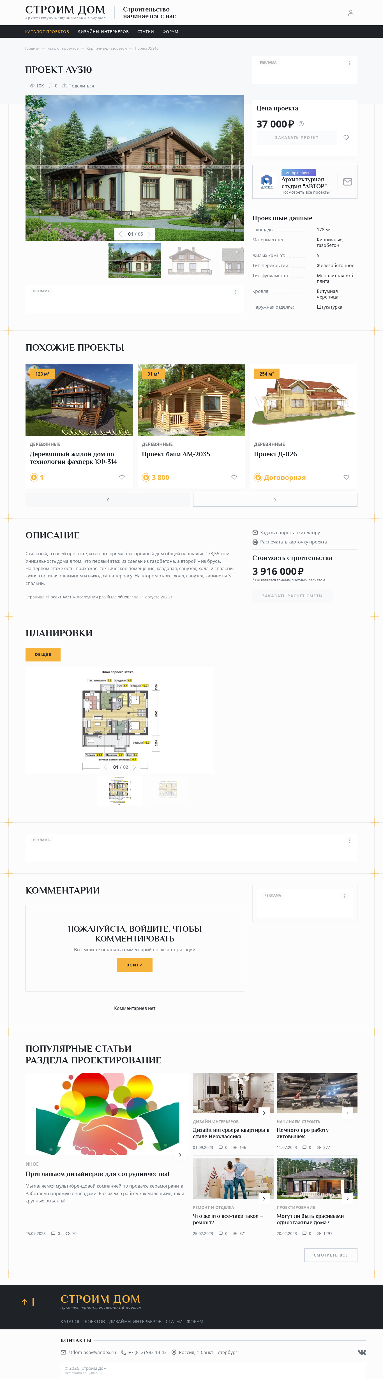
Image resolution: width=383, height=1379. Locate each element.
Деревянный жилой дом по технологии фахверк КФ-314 (73, 458)
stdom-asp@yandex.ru (92, 1352)
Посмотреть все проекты (306, 192)
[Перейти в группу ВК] (362, 1352)
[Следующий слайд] (275, 500)
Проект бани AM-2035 (176, 454)
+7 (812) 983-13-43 (147, 1352)
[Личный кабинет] (351, 13)
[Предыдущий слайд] (108, 500)
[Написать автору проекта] (348, 182)
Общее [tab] (43, 654)
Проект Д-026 (275, 454)
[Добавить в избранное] (346, 138)
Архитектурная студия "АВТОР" (304, 183)
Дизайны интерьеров (135, 1321)
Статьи (174, 1321)
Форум (195, 1321)
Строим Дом (65, 12)
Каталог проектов (83, 1321)
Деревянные (45, 444)
